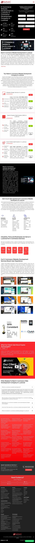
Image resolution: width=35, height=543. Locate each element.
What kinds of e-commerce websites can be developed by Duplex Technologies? (16, 403)
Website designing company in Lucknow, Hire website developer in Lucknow (28, 455)
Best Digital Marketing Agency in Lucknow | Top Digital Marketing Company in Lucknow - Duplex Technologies (6, 421)
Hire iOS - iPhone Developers (16, 525)
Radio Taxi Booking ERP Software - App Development (5, 523)
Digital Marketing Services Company (17, 501)
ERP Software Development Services (17, 503)
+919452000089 (29, 467)
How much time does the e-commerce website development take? (16, 407)
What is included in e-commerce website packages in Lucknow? (15, 410)
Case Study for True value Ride (5, 493)
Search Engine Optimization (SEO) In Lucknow (17, 116)
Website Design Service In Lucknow (15, 92)
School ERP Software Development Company (6, 519)
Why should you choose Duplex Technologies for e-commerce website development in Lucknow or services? (17, 398)
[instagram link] (5, 540)
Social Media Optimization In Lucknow (16, 142)
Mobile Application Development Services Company (16, 495)
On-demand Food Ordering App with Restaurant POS (6, 529)
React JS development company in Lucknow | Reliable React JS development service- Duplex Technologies (17, 433)
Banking (2, 512)
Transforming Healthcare (4, 506)
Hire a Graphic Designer (15, 521)
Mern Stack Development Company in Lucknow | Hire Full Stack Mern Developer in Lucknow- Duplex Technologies (17, 439)
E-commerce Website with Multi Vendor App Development (5, 527)
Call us (9, 481)
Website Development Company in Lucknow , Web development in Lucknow (17, 419)
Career (25, 490)
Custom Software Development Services (16, 489)
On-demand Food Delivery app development (5, 525)
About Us (25, 489)
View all (3, 348)
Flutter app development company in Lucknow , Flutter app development (6, 437)
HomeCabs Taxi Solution (4, 490)
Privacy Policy (26, 498)
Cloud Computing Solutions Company (16, 491)
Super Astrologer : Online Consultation (4, 492)
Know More (9, 281)
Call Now (30, 95)
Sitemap (25, 502)
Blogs (24, 495)
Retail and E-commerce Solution (5, 505)
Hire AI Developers (14, 515)
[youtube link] (2, 540)
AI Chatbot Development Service (16, 498)
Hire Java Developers (15, 530)
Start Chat (31, 101)
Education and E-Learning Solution (5, 502)
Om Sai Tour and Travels (4, 495)
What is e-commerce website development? (11, 387)
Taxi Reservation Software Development (4, 521)
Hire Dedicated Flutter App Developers (16, 524)
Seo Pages (25, 501)
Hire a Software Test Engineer (16, 526)
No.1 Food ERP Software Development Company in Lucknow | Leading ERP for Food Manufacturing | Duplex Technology (17, 451)
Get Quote (26, 29)
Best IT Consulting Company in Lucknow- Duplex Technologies (28, 419)
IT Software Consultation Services (17, 502)
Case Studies (25, 491)
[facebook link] (1, 540)
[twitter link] (4, 540)
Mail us (26, 481)
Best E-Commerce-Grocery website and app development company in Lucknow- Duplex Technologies (28, 451)
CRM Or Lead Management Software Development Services (6, 518)
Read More (3, 66)
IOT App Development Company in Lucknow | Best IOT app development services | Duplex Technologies (6, 445)
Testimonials (25, 492)
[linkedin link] (7, 540)
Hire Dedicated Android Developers (17, 518)
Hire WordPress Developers (16, 522)
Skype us (9, 483)
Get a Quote (30, 107)
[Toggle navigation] (33, 2)
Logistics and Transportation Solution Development (6, 504)
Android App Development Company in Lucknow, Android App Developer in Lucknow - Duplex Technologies (28, 427)
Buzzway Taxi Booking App (4, 494)
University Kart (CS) (3, 489)
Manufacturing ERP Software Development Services (5, 516)
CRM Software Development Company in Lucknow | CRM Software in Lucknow (6, 449)
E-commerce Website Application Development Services (17, 500)
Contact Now (28, 469)
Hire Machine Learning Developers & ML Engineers (17, 517)
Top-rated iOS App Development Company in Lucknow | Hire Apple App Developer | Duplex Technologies (6, 433)
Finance (2, 509)
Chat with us (26, 483)
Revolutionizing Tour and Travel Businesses (5, 508)
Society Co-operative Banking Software (5, 498)
